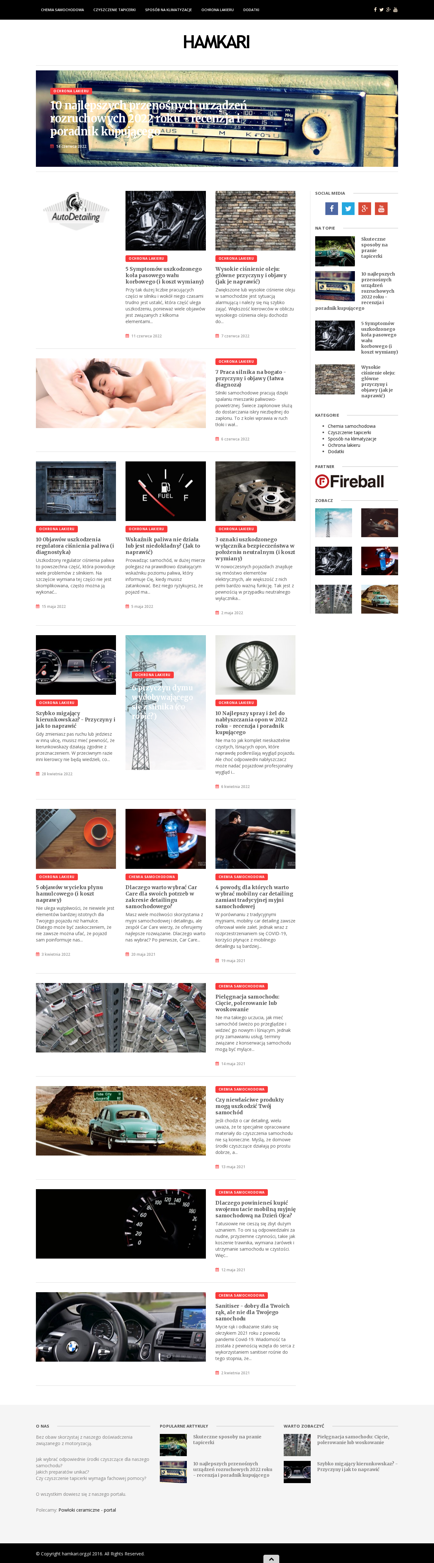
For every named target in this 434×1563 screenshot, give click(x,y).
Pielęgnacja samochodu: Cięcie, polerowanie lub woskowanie (247, 1003)
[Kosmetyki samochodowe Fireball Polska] (349, 481)
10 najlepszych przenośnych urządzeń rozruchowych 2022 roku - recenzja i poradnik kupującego (232, 1469)
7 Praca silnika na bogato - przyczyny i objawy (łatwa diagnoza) (250, 378)
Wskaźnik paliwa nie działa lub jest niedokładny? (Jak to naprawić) (162, 545)
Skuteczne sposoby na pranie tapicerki (374, 247)
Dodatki (251, 9)
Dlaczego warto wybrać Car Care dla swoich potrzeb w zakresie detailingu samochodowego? (161, 896)
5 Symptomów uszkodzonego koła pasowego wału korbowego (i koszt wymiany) (164, 275)
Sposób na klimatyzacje (168, 9)
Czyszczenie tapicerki (114, 9)
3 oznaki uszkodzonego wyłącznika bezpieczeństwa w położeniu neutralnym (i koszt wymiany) (255, 549)
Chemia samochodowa (62, 9)
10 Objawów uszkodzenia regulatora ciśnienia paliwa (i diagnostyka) (75, 545)
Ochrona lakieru (217, 9)
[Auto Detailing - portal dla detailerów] (76, 212)
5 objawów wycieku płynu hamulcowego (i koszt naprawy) (69, 893)
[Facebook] (331, 208)
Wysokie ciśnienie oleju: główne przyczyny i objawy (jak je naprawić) (251, 275)
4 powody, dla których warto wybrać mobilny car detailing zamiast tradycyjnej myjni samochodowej (254, 896)
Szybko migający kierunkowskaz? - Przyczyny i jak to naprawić (75, 719)
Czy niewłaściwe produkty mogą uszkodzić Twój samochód (249, 1106)
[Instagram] (381, 208)
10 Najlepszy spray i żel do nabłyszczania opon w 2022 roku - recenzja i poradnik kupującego (251, 722)
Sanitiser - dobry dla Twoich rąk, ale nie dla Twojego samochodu (252, 1312)
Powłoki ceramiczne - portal (87, 1510)
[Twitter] (348, 208)
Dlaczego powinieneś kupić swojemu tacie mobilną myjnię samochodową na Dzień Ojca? (255, 1209)
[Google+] (364, 208)
